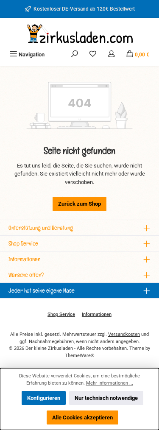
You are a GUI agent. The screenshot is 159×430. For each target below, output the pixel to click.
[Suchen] (74, 54)
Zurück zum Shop (79, 204)
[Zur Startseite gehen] (80, 33)
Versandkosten (124, 334)
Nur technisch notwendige (106, 398)
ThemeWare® (80, 355)
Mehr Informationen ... (109, 383)
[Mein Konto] (111, 54)
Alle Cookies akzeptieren (82, 417)
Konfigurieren (43, 398)
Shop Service (61, 314)
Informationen (97, 314)
